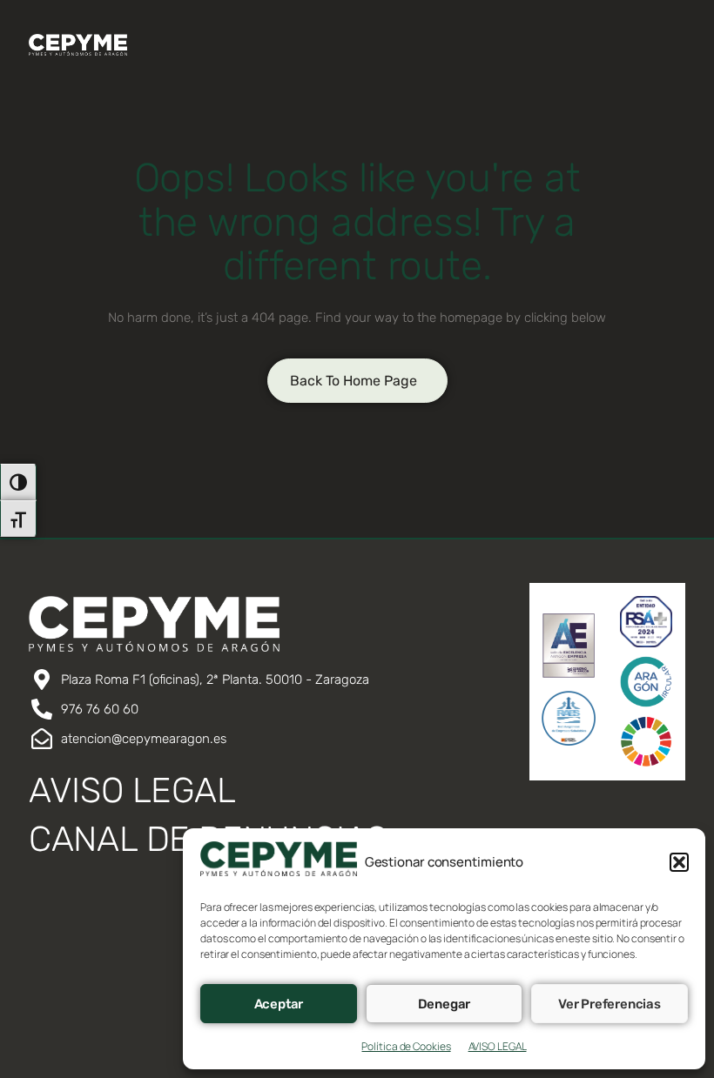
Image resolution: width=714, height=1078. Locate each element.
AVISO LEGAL (497, 1046)
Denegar (444, 1004)
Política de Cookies (405, 1046)
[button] (679, 862)
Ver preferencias (609, 1004)
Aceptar (279, 1004)
